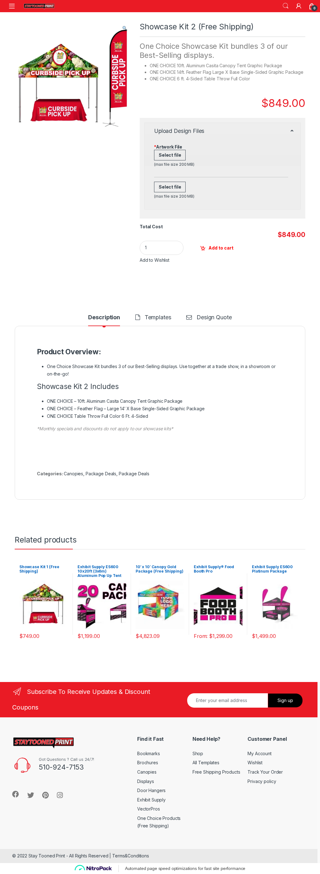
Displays (145, 781)
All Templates (205, 762)
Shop (197, 753)
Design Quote (214, 318)
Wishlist (255, 762)
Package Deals (101, 473)
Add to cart (220, 247)
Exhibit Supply (151, 799)
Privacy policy (262, 781)
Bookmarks (148, 753)
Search (285, 6)
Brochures (147, 762)
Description (104, 318)
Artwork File (168, 146)
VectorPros (148, 808)
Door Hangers (151, 790)
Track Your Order (265, 772)
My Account (260, 753)
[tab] (104, 320)
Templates (158, 318)
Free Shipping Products (216, 772)
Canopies (73, 473)
